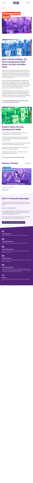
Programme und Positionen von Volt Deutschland (13, 222)
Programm (3, 7)
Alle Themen (27, 163)
